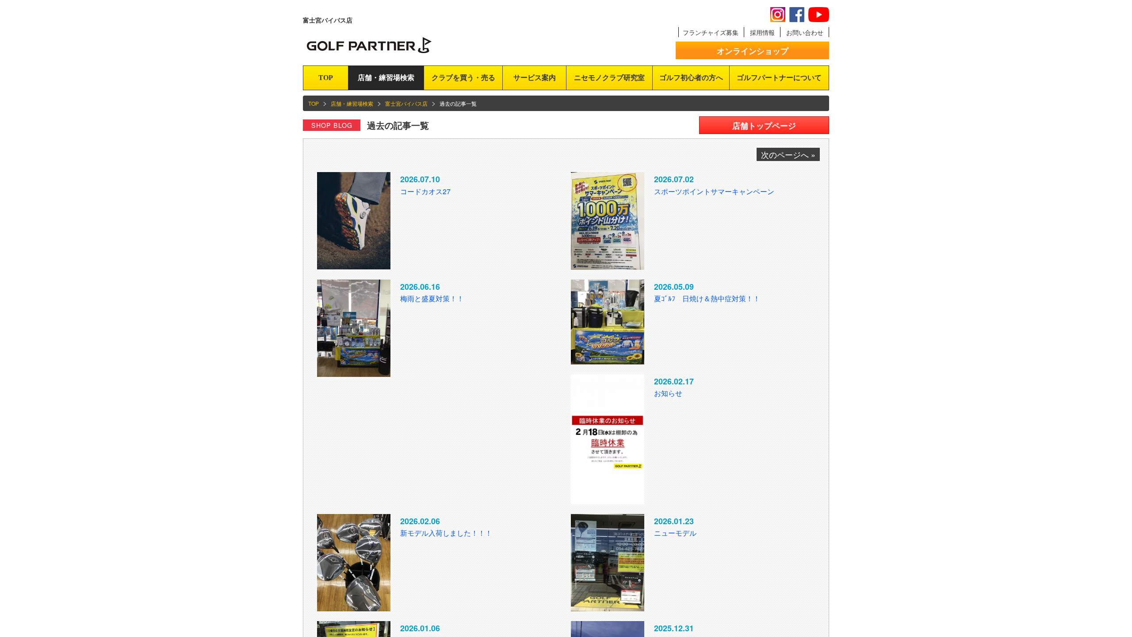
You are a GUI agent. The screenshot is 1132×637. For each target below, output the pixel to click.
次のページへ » (788, 154)
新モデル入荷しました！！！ (446, 533)
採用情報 (762, 32)
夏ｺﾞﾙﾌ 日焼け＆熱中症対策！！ (707, 298)
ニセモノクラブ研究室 (609, 77)
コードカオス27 (425, 191)
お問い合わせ (804, 32)
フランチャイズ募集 (710, 32)
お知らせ (668, 393)
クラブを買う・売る (463, 77)
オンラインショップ (752, 51)
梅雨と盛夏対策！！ (432, 298)
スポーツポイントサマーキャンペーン (714, 191)
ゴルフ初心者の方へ (691, 77)
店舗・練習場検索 (386, 77)
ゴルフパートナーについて (779, 77)
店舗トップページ (764, 125)
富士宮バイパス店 (406, 103)
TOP (325, 77)
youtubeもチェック (818, 14)
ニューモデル (675, 533)
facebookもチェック (796, 14)
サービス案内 (534, 77)
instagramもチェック (777, 14)
